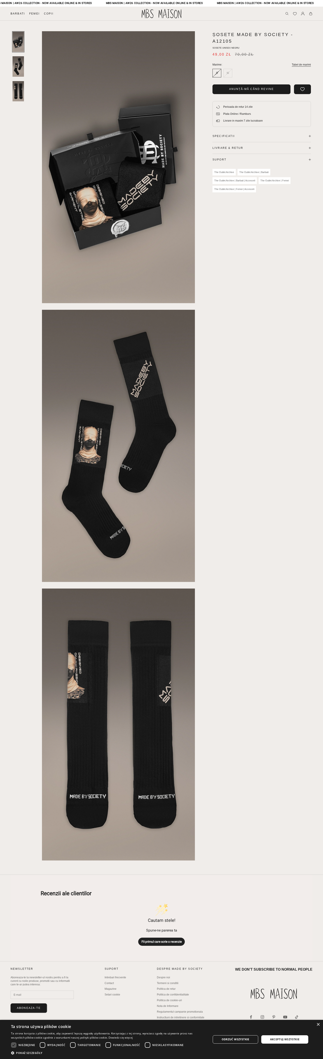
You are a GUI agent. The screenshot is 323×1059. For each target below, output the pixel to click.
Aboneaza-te (29, 1008)
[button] (108, 1053)
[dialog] (161, 1039)
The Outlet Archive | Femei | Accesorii (234, 189)
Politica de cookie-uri (169, 1000)
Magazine (110, 988)
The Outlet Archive (224, 172)
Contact (109, 983)
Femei (34, 13)
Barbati (18, 13)
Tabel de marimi (301, 64)
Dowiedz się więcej (121, 1037)
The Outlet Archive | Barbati (254, 172)
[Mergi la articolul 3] (18, 91)
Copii (48, 13)
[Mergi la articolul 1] (18, 41)
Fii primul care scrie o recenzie (162, 941)
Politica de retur (166, 988)
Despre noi (163, 977)
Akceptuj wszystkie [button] (285, 1039)
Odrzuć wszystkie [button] (235, 1039)
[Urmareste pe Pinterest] (274, 1017)
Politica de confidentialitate (173, 994)
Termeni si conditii (167, 983)
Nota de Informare (167, 1006)
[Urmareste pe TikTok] (296, 1017)
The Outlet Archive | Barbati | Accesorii (234, 180)
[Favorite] (295, 13)
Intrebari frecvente (115, 977)
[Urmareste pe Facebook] (251, 1017)
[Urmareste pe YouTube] (285, 1017)
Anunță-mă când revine (251, 89)
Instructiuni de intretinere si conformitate (180, 1017)
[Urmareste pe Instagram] (262, 1017)
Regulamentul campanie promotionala (180, 1011)
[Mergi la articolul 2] (18, 66)
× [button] (318, 1024)
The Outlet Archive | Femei (274, 180)
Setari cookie (112, 994)
